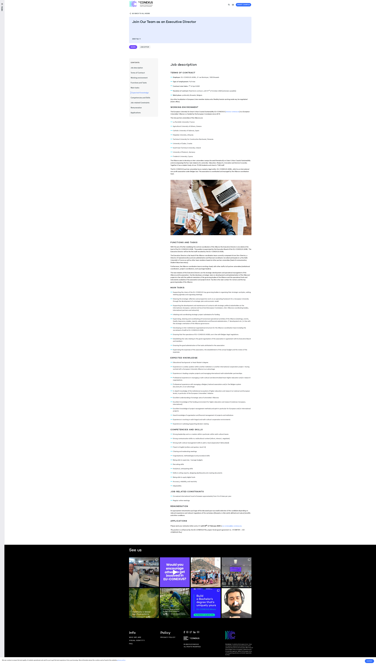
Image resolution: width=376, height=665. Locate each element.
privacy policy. (121, 660)
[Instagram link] (187, 632)
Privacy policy (167, 637)
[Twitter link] (191, 632)
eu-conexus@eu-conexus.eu (232, 526)
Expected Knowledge (140, 93)
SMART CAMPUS (243, 5)
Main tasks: (135, 88)
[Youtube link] (198, 632)
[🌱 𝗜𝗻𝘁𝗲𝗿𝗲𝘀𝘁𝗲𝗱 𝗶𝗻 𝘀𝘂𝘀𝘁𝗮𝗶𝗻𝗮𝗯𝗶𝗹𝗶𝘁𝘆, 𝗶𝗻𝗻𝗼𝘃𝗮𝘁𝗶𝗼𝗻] (175, 603)
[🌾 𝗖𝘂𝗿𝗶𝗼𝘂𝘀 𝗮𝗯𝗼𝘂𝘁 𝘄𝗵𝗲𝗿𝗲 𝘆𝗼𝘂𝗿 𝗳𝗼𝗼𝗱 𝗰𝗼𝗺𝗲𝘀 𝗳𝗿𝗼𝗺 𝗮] (144, 603)
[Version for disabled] (233, 4)
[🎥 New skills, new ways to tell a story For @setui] (144, 572)
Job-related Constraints (140, 103)
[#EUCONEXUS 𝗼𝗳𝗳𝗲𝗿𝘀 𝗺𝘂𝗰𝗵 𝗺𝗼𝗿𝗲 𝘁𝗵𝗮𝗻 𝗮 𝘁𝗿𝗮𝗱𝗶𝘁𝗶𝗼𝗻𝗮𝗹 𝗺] (175, 572)
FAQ (131, 644)
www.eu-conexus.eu (232, 112)
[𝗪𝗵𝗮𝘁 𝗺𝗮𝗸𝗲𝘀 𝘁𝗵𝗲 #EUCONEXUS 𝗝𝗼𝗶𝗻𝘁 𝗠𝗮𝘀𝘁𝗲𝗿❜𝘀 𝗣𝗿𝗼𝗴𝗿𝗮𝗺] (236, 603)
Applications (136, 113)
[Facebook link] (185, 632)
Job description (137, 68)
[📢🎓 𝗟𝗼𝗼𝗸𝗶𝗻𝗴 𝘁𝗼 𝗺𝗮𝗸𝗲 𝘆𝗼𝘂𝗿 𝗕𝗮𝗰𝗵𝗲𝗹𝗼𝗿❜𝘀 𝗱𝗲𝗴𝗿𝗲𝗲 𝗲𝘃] (206, 603)
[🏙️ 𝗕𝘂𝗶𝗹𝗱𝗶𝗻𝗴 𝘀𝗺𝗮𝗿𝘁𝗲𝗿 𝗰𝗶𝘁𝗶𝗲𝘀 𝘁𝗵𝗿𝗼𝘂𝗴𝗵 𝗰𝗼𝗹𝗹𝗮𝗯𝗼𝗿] (236, 572)
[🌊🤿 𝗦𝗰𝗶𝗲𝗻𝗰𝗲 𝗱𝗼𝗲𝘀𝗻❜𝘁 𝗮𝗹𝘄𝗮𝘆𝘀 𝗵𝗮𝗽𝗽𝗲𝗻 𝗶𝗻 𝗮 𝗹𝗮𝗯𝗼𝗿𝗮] (206, 572)
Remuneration (136, 108)
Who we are (135, 637)
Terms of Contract (138, 73)
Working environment (139, 78)
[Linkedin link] (194, 632)
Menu (2, 8)
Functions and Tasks (139, 83)
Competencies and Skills (140, 98)
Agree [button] (369, 661)
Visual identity (137, 640)
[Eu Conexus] (141, 4)
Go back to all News (141, 13)
